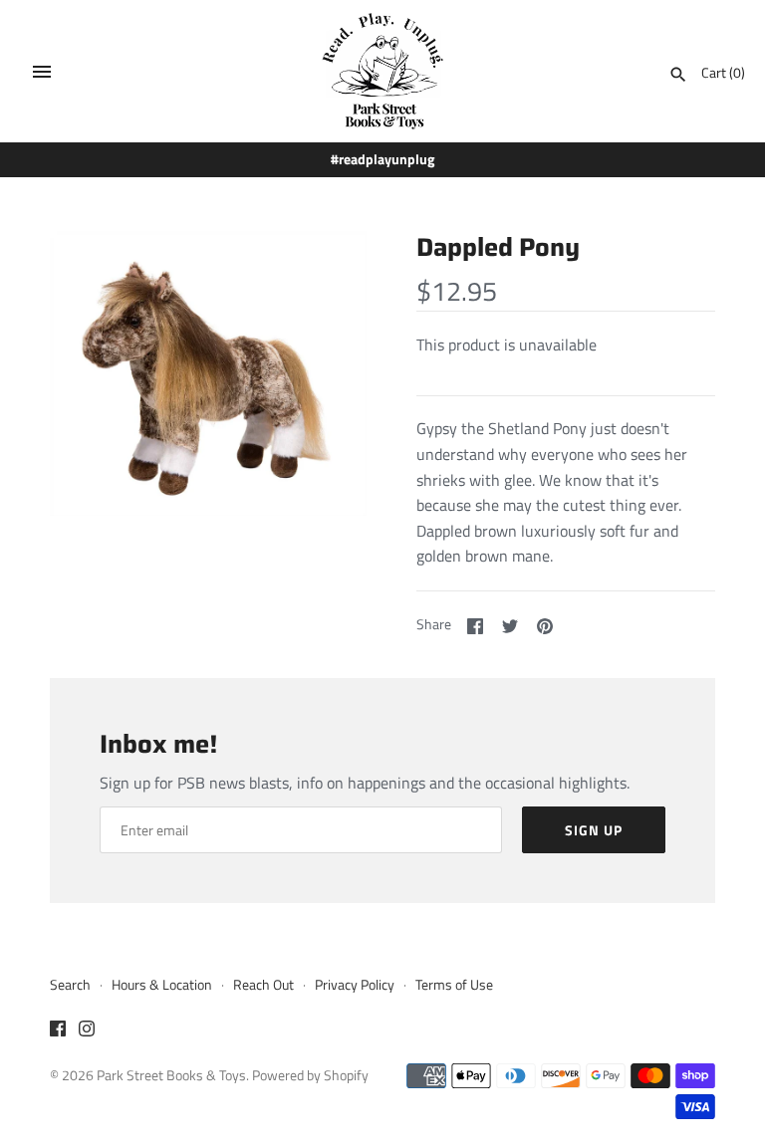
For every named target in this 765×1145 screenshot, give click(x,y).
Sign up (594, 829)
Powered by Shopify (310, 1075)
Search (70, 985)
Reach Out (263, 985)
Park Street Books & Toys (171, 1075)
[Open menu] (42, 72)
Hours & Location (162, 985)
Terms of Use (454, 985)
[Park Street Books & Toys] (383, 71)
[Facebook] (58, 1031)
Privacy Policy (354, 985)
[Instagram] (87, 1031)
